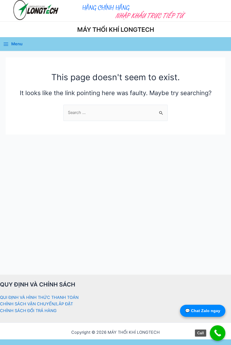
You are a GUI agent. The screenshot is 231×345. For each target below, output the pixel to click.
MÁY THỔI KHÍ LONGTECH (115, 29)
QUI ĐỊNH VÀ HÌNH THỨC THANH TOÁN (39, 297)
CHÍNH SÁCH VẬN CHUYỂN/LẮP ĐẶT (36, 303)
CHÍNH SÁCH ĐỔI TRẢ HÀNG (28, 310)
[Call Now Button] (217, 333)
